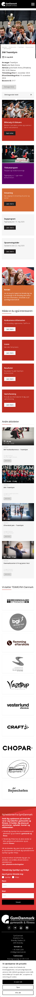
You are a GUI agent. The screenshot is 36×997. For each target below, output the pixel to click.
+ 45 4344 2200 (18, 950)
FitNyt (17, 877)
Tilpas (18, 987)
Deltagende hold (11, 95)
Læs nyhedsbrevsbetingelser (13, 864)
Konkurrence (12, 47)
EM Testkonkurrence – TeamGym (16, 450)
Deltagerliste (9, 87)
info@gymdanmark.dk (18, 952)
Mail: (4, 891)
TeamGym (21, 47)
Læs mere (10, 204)
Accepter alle (18, 982)
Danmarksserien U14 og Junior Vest (17, 563)
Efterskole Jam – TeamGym (14, 525)
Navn (4, 881)
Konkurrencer (30, 47)
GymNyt (7, 877)
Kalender (4, 47)
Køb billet (9, 133)
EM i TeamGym (9, 487)
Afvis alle (18, 993)
